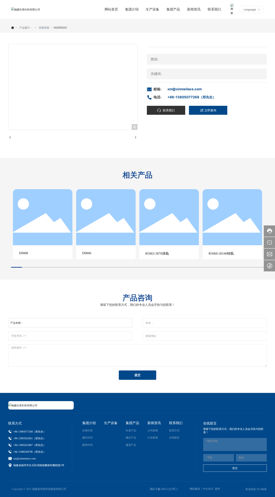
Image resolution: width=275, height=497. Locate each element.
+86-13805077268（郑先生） (191, 97)
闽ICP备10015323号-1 (164, 489)
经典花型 (44, 27)
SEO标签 (261, 489)
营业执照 (250, 489)
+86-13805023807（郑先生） (29, 445)
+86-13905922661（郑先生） (29, 438)
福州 (217, 488)
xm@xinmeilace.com (184, 89)
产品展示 (24, 27)
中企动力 (208, 488)
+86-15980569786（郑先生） (29, 451)
